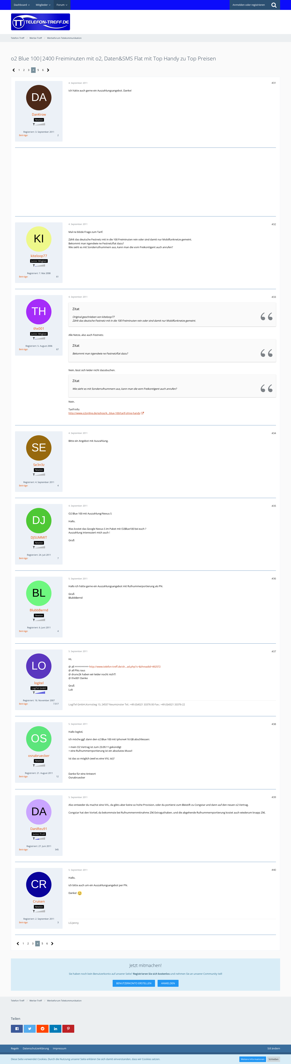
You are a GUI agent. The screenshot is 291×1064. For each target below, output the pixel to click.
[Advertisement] (208, 19)
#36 (274, 578)
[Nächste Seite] (48, 70)
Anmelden (168, 983)
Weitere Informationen (252, 1059)
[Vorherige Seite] (14, 70)
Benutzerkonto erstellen (133, 983)
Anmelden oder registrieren (249, 5)
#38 (274, 724)
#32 (274, 224)
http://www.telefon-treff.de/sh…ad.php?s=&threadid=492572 (125, 666)
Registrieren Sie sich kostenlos (151, 973)
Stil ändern (273, 1048)
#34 (274, 433)
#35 (274, 506)
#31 (274, 83)
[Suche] (274, 5)
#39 (274, 797)
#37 (274, 651)
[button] (17, 1029)
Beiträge (23, 135)
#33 (274, 297)
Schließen (274, 1059)
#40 (274, 870)
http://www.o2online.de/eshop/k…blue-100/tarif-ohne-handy (104, 413)
